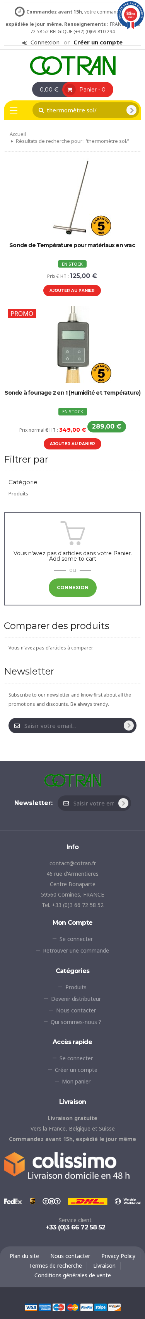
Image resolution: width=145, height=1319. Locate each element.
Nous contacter (76, 1010)
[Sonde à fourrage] (72, 65)
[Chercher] (131, 110)
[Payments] (73, 1307)
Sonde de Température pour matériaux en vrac (72, 245)
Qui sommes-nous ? (76, 1022)
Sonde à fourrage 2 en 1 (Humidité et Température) (73, 392)
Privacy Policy (118, 1256)
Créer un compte (98, 42)
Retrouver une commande (76, 950)
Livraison (104, 1265)
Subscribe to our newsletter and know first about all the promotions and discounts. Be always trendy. (70, 699)
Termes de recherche (55, 1265)
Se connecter (76, 939)
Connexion (45, 42)
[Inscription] (129, 726)
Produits (18, 493)
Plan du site (24, 1256)
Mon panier (76, 1081)
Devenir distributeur (76, 998)
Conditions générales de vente (72, 1275)
